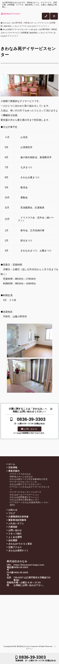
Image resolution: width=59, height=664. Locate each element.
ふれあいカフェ (16, 523)
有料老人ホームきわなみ (21, 476)
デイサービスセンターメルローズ (25, 492)
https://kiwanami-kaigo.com (29, 565)
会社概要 (12, 540)
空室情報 (12, 467)
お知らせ (12, 510)
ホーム (11, 464)
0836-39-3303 (31, 419)
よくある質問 (15, 537)
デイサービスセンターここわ (23, 482)
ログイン (29, 649)
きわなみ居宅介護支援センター (24, 500)
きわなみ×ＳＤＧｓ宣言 (20, 544)
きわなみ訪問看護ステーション (24, 497)
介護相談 (12, 527)
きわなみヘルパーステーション (24, 494)
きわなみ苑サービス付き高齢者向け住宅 (28, 479)
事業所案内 (14, 471)
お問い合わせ (30, 429)
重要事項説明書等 (17, 520)
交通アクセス (15, 547)
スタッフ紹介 (15, 533)
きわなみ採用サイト (18, 550)
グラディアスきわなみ (20, 474)
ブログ (11, 513)
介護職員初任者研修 (18, 516)
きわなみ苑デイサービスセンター (25, 484)
